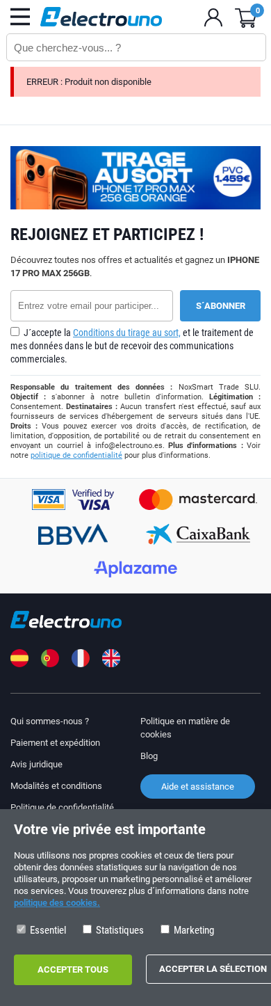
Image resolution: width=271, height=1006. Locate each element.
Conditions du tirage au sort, (127, 332)
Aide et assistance (197, 786)
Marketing (193, 930)
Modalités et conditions (56, 786)
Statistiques (119, 930)
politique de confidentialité (76, 455)
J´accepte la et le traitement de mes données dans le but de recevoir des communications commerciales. (132, 346)
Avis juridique (36, 764)
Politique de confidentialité (62, 807)
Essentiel (47, 930)
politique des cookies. (57, 902)
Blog (149, 756)
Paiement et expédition (55, 742)
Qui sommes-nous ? (49, 721)
